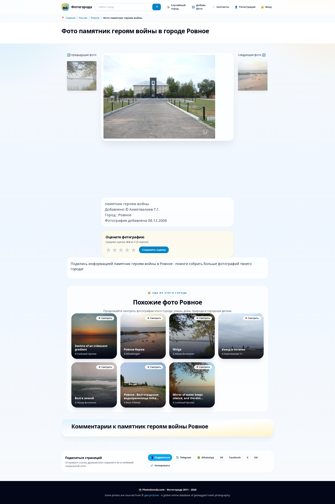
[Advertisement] (167, 169)
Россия (83, 17)
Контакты (220, 7)
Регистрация (245, 7)
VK (221, 457)
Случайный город (176, 6)
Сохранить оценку (154, 249)
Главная (70, 17)
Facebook (235, 457)
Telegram (183, 457)
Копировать (160, 465)
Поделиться (160, 457)
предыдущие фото (83, 55)
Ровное (95, 17)
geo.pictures (151, 495)
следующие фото (250, 55)
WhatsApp (205, 457)
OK (256, 457)
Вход (266, 7)
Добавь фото (199, 6)
